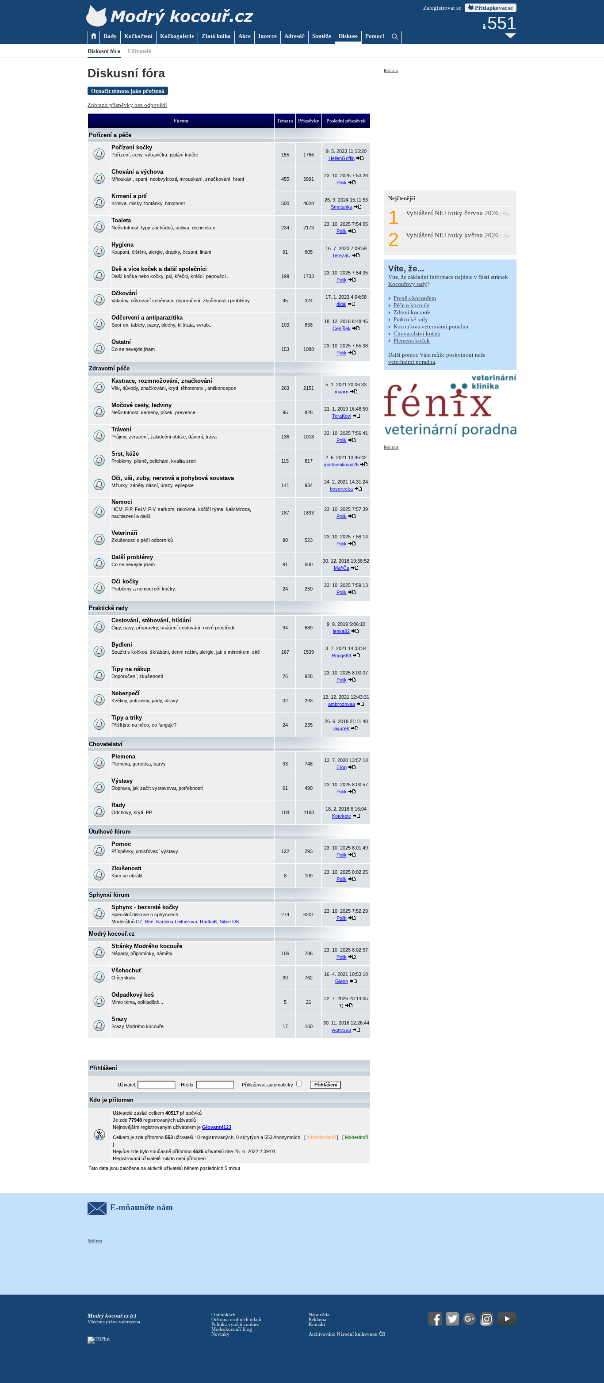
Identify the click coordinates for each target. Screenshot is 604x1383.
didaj (341, 304)
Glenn (341, 981)
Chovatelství (105, 744)
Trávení (121, 429)
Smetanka (341, 207)
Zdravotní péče (109, 368)
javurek (341, 728)
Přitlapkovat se (493, 7)
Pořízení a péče (110, 135)
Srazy (119, 1019)
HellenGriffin (342, 158)
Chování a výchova (137, 171)
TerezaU (341, 255)
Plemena (123, 756)
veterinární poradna (411, 361)
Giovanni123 (216, 1127)
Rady (110, 36)
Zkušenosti (126, 868)
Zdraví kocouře (412, 312)
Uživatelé (139, 51)
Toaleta (121, 220)
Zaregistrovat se (442, 7)
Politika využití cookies (235, 1324)
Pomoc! (374, 36)
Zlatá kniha (216, 36)
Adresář (294, 36)
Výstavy (122, 780)
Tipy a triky (126, 717)
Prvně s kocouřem (415, 298)
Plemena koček (412, 340)
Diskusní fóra (104, 51)
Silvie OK (229, 921)
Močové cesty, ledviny (141, 405)
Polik (341, 182)
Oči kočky (124, 581)
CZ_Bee (144, 921)
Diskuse (348, 36)
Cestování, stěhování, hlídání (151, 620)
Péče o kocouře (412, 305)
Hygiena (122, 244)
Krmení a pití (129, 196)
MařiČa (341, 568)
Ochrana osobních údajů (236, 1319)
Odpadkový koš (132, 994)
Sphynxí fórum (109, 895)
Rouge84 (341, 655)
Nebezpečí (125, 693)
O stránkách (223, 1314)
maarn (341, 391)
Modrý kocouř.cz (112, 933)
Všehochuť (126, 970)
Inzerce (267, 36)
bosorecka (341, 488)
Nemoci (121, 502)
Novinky (220, 1334)
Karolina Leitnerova (176, 921)
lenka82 (341, 631)
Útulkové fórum (110, 831)
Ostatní (121, 342)
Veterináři (124, 533)
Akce (244, 36)
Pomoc (121, 844)
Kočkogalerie (177, 36)
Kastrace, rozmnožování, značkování (161, 380)
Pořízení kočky (131, 147)
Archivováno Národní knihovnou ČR (347, 1334)
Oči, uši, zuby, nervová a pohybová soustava (172, 478)
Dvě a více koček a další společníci (159, 269)
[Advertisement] (450, 129)
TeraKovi (341, 416)
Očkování (124, 293)
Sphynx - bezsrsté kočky (144, 907)
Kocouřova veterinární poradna (431, 326)
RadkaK (208, 921)
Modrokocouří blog (231, 1329)
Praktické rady (108, 608)
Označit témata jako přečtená (127, 91)
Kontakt (317, 1324)
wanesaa (341, 1029)
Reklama (391, 71)
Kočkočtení (138, 36)
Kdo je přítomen (111, 1100)
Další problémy (132, 557)
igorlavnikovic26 (341, 464)
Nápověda (319, 1314)
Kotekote (341, 816)
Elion (341, 767)
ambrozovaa (341, 704)
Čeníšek (342, 328)
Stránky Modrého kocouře (146, 946)
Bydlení (121, 644)
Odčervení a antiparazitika (147, 317)
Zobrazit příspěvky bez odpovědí (127, 105)
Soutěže (321, 36)
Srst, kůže (125, 453)
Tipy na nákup (130, 669)
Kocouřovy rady (407, 284)
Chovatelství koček (417, 333)
